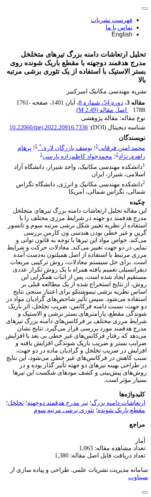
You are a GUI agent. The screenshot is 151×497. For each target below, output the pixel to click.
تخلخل (16, 402)
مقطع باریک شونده (121, 410)
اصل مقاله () (102, 110)
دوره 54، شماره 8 (101, 102)
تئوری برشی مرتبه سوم (64, 410)
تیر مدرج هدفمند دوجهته (57, 402)
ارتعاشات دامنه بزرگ (118, 402)
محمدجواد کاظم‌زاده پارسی (77, 156)
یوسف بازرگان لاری (65, 147)
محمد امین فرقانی (121, 147)
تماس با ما (119, 27)
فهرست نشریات (111, 20)
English (122, 34)
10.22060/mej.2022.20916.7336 (48, 127)
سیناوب (138, 477)
